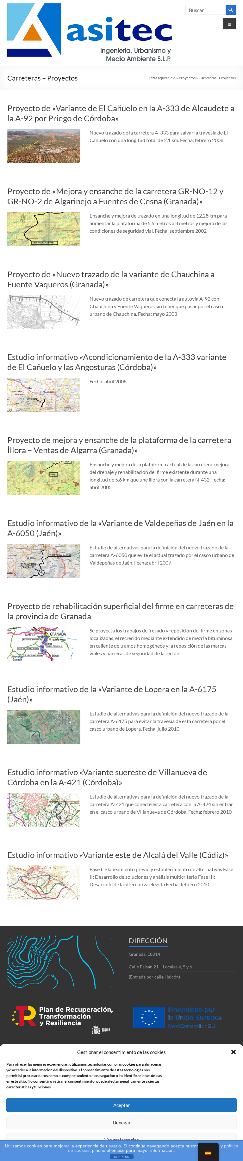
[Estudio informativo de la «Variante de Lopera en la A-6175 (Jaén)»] (43, 713)
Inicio (171, 77)
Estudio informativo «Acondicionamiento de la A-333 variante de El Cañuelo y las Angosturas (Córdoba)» (117, 362)
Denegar (122, 1122)
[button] (233, 1052)
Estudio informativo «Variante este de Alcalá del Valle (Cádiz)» (117, 855)
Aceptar (121, 1105)
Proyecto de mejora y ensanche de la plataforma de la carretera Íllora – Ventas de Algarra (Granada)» (119, 445)
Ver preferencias (121, 1140)
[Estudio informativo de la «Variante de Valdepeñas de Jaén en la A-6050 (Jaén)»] (43, 547)
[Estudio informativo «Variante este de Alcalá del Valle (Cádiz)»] (43, 868)
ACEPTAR (121, 1157)
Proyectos (187, 77)
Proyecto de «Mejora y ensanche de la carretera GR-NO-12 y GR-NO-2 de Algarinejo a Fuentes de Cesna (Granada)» (115, 196)
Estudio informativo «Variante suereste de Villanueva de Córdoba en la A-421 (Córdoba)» (107, 777)
